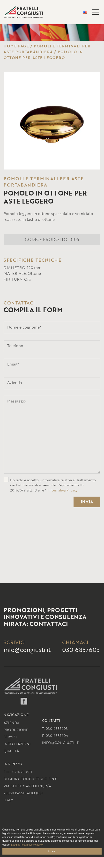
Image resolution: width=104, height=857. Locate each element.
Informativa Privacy (62, 490)
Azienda (11, 722)
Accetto (52, 851)
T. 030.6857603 (55, 728)
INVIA (87, 502)
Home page (16, 46)
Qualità (11, 750)
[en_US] (85, 12)
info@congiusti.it (27, 649)
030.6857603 (81, 649)
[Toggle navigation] (95, 12)
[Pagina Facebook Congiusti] (24, 703)
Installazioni (17, 743)
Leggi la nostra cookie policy (27, 844)
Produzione (16, 729)
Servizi (10, 736)
